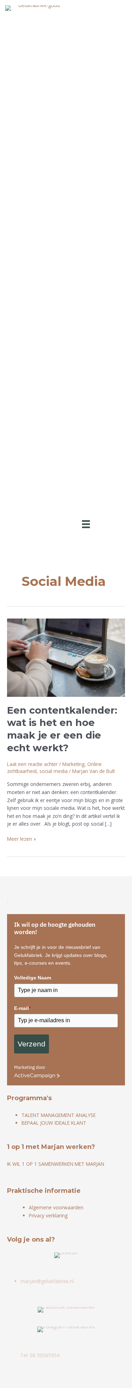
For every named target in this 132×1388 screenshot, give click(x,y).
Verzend (31, 1044)
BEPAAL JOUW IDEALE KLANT (53, 1122)
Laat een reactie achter (32, 764)
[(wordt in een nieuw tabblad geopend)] (66, 1254)
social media (53, 771)
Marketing (73, 764)
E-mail (22, 1008)
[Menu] (86, 524)
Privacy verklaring (48, 1215)
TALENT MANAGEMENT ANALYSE (58, 1115)
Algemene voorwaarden (56, 1207)
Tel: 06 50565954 (39, 1355)
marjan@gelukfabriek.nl (47, 1281)
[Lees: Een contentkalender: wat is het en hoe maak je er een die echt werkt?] (66, 657)
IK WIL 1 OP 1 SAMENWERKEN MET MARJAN (55, 1164)
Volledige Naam (32, 977)
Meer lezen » (21, 839)
